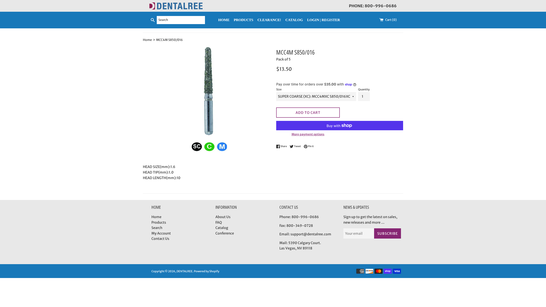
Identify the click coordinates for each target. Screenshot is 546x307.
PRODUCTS (243, 20)
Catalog (221, 228)
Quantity (364, 89)
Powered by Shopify (206, 271)
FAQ (218, 222)
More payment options (308, 134)
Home (156, 217)
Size (279, 89)
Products (158, 222)
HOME (223, 20)
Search (156, 228)
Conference (224, 233)
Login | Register (323, 20)
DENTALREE (185, 271)
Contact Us (160, 238)
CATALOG (294, 20)
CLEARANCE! (269, 20)
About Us (223, 217)
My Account (161, 233)
